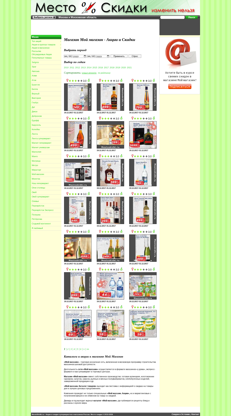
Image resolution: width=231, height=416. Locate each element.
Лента (35, 134)
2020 (123, 67)
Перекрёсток (38, 206)
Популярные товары (42, 58)
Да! (33, 107)
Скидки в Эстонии (181, 414)
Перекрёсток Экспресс (43, 210)
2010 (66, 67)
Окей (34, 192)
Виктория (36, 98)
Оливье (35, 201)
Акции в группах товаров (46, 44)
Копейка (36, 129)
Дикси (34, 111)
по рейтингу (104, 73)
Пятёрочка (37, 219)
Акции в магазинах (46, 48)
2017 (106, 67)
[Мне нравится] (89, 81)
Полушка (36, 215)
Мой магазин (38, 174)
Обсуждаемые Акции (42, 54)
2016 (100, 67)
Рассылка (36, 51)
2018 (112, 67)
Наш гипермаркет (40, 183)
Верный (35, 94)
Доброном (37, 116)
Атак (34, 80)
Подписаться (180, 86)
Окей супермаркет (40, 197)
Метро (35, 165)
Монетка (36, 179)
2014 (89, 67)
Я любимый (37, 228)
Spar (34, 67)
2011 (72, 67)
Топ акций (46, 41)
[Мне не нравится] (67, 81)
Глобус (35, 102)
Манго (35, 156)
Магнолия (36, 152)
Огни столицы (38, 188)
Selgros (35, 62)
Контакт (195, 414)
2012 (77, 67)
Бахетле (36, 85)
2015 (95, 67)
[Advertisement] (178, 27)
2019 (118, 67)
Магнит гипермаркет (41, 143)
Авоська (35, 71)
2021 (129, 67)
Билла (35, 89)
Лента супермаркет (41, 138)
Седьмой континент (41, 223)
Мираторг (36, 170)
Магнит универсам (41, 147)
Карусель (36, 125)
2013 (83, 67)
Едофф (35, 120)
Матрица (36, 161)
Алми (34, 76)
